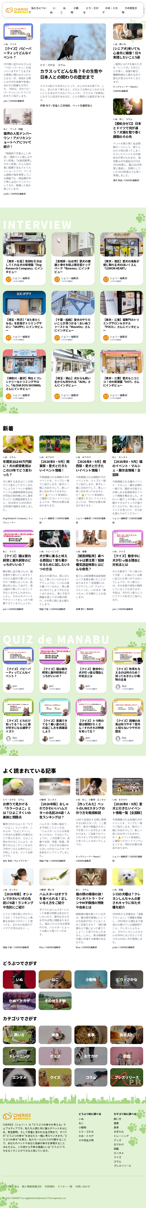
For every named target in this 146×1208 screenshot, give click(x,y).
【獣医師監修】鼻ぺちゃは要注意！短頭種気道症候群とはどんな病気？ (90, 562)
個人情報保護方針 (32, 1186)
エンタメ (123, 457)
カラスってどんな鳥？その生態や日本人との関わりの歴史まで (71, 74)
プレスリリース (122, 1165)
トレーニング (52, 551)
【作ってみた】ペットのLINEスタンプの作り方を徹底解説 (90, 808)
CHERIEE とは (11, 1186)
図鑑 (21, 129)
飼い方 (122, 44)
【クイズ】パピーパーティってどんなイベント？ (18, 53)
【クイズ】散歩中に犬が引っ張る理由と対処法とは (126, 560)
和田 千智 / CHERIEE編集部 (52, 608)
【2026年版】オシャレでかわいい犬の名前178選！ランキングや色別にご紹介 (18, 900)
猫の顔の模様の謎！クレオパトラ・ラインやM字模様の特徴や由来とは (90, 900)
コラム (61, 65)
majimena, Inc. (59, 1197)
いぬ (52, 10)
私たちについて (37, 10)
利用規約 (50, 1186)
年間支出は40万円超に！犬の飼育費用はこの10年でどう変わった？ (17, 468)
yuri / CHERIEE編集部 (14, 100)
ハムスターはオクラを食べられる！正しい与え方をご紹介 (53, 898)
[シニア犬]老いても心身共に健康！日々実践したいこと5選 (127, 53)
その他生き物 (129, 10)
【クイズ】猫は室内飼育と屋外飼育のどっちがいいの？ (17, 560)
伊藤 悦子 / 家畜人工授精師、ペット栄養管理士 (66, 105)
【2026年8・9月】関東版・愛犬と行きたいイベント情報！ (54, 466)
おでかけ (50, 457)
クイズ (13, 44)
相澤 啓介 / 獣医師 (84, 608)
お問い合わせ (82, 1186)
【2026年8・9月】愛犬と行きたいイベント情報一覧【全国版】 (128, 808)
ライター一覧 (65, 1186)
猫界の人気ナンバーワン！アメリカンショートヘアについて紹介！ (18, 140)
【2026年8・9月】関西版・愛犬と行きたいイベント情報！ (91, 466)
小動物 (75, 10)
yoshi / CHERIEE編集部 (15, 193)
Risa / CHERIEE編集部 (49, 947)
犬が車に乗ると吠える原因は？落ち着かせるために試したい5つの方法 (54, 562)
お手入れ (119, 1131)
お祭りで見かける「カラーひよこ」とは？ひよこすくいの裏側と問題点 (17, 810)
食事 (116, 1127)
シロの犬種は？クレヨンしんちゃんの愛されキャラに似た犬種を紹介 (126, 900)
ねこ (63, 10)
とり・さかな (90, 10)
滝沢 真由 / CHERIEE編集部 (126, 180)
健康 (84, 551)
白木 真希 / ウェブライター (16, 860)
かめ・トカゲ (110, 10)
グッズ (13, 129)
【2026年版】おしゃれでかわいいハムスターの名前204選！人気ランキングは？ (54, 810)
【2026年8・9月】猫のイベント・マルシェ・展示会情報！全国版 (127, 468)
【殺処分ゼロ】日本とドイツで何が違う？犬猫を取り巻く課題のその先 (127, 130)
